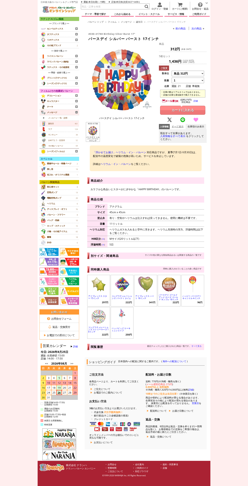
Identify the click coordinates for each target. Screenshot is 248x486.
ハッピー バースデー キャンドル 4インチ (191, 297)
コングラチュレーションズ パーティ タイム (122, 297)
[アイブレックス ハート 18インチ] (146, 284)
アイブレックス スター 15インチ (97, 297)
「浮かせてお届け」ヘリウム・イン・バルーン (119, 152)
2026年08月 (59, 363)
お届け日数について (183, 410)
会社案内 (139, 464)
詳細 (75, 346)
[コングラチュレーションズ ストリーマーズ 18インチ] (98, 316)
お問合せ (112, 464)
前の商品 (180, 28)
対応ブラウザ (141, 471)
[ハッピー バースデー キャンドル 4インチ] (193, 284)
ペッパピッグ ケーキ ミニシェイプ (121, 329)
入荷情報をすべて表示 (172, 136)
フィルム (112, 21)
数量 (166, 80)
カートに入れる (183, 110)
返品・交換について (160, 436)
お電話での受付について (59, 335)
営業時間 (112, 468)
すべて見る (196, 346)
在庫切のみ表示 (196, 126)
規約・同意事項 (170, 464)
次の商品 (196, 28)
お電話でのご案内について (108, 392)
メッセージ (126, 21)
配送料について (158, 410)
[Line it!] (182, 121)
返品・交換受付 (61, 327)
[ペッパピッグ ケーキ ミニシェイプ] (122, 316)
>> (71, 363)
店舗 (113, 1)
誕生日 (139, 21)
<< (46, 363)
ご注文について (102, 389)
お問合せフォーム (61, 318)
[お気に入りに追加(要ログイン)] (195, 121)
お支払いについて (103, 442)
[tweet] (169, 121)
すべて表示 (178, 126)
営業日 (195, 403)
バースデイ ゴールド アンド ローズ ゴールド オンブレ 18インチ (168, 297)
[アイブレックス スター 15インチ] (98, 284)
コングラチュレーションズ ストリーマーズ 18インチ (98, 329)
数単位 (165, 73)
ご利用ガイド (141, 468)
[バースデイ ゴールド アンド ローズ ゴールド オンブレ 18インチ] (169, 284)
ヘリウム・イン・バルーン (116, 164)
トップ (96, 21)
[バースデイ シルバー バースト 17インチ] (122, 112)
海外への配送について (174, 361)
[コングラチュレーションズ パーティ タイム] (122, 284)
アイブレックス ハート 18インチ (144, 297)
